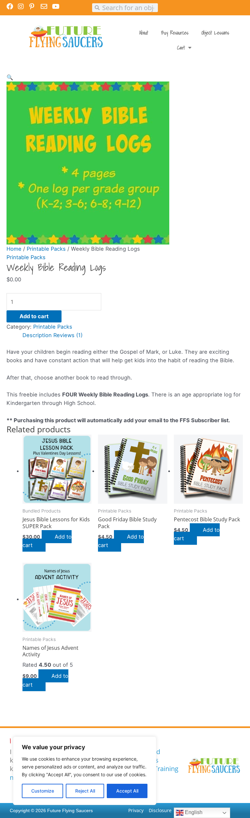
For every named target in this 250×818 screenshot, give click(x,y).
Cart (181, 47)
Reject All (85, 791)
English (193, 812)
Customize (42, 791)
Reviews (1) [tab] (68, 335)
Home (14, 248)
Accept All (127, 791)
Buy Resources (174, 32)
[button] (10, 77)
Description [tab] (37, 335)
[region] (84, 770)
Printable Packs (46, 248)
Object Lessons (215, 32)
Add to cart (34, 316)
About (143, 32)
